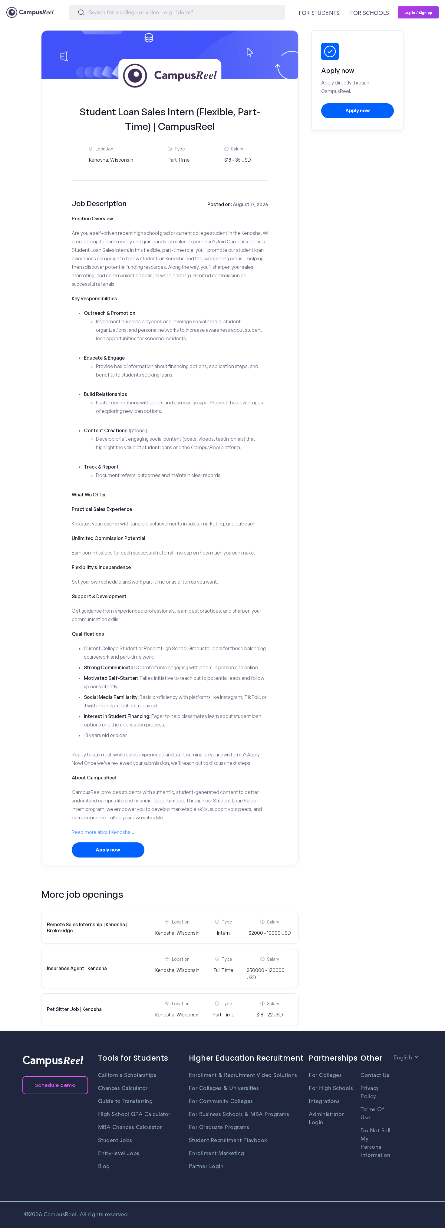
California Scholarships (127, 1075)
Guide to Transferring (125, 1101)
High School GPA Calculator (134, 1114)
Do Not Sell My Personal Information (376, 1143)
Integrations (324, 1101)
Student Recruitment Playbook (228, 1140)
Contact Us (375, 1075)
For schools (369, 13)
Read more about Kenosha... (103, 832)
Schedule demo (55, 1085)
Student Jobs (115, 1140)
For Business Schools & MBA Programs (239, 1114)
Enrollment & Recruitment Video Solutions (243, 1075)
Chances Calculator (123, 1088)
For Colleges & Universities (224, 1088)
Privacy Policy (370, 1092)
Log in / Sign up (418, 12)
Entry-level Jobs (119, 1153)
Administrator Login (326, 1118)
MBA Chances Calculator (130, 1127)
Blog (104, 1166)
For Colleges (325, 1075)
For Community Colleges (221, 1101)
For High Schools (331, 1088)
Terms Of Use (372, 1114)
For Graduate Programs (219, 1127)
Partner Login (206, 1166)
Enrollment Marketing (216, 1153)
